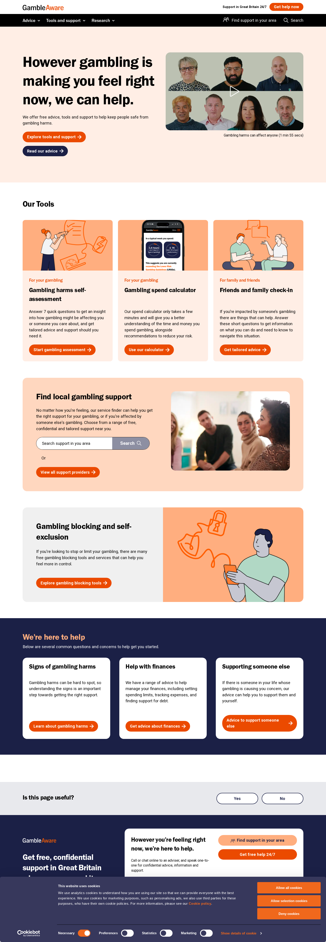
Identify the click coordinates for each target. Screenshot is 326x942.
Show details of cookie (238, 933)
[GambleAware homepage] (43, 7)
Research (101, 20)
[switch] (127, 933)
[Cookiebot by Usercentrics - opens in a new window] (28, 933)
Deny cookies (289, 914)
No (282, 798)
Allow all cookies (289, 888)
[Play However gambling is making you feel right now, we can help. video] (234, 91)
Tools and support (63, 20)
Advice (29, 20)
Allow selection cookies (289, 901)
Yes (237, 798)
